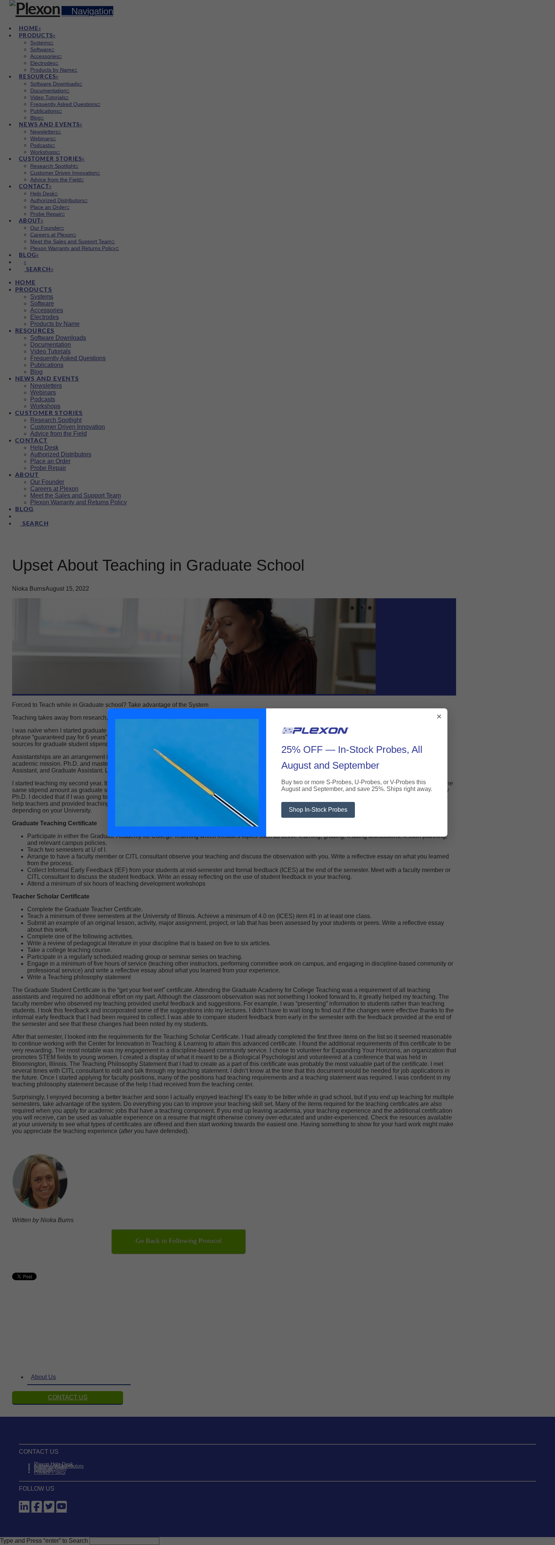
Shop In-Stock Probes (318, 809)
